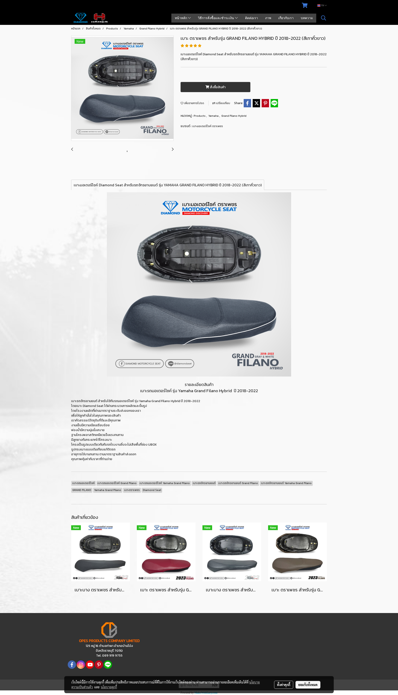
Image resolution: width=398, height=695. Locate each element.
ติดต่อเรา (251, 18)
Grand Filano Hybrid (233, 116)
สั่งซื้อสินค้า (217, 87)
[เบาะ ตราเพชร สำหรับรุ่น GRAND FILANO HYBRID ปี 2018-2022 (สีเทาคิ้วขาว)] (122, 88)
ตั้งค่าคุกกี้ (283, 685)
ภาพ (268, 18)
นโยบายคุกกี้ (109, 687)
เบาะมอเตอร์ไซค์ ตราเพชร (207, 126)
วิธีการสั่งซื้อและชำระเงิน (216, 18)
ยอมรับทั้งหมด (308, 685)
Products (200, 116)
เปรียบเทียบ (222, 103)
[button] (324, 18)
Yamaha (213, 116)
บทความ (307, 18)
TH (322, 5)
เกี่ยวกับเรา (286, 18)
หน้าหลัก (181, 18)
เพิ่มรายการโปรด (193, 103)
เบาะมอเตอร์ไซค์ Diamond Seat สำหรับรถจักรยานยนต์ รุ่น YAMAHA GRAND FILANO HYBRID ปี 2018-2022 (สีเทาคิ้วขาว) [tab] (168, 185)
